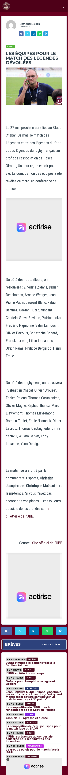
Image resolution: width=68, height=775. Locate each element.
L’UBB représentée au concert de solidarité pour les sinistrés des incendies (29, 739)
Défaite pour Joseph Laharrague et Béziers (30, 682)
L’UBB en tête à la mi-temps (25, 673)
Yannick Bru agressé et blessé (27, 718)
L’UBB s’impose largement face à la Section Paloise (30, 664)
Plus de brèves (51, 644)
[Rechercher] (62, 6)
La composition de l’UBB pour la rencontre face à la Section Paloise (30, 709)
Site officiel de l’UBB (47, 543)
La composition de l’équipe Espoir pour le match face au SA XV (33, 727)
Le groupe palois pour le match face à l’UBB (32, 751)
